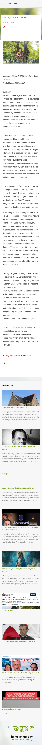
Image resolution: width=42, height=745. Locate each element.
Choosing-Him (11, 3)
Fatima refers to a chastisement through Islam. (18, 488)
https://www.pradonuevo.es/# (17, 355)
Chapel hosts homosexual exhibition (14, 407)
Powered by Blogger (22, 728)
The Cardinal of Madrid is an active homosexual (18, 642)
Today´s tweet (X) (8, 610)
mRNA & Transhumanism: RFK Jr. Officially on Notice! (20, 673)
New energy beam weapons (11, 709)
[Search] (39, 3)
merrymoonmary (21, 739)
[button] (4, 27)
